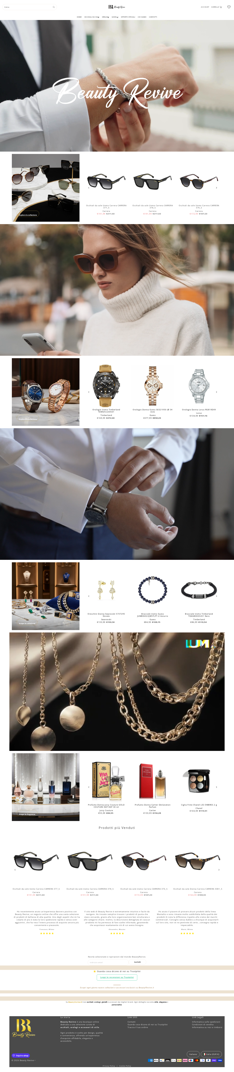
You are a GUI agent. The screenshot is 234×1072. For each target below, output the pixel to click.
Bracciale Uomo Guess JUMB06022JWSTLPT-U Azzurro (152, 615)
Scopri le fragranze (27, 814)
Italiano (193, 1054)
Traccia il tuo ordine (138, 1027)
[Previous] (89, 188)
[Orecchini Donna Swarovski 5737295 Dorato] (106, 590)
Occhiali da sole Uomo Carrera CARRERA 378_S (152, 206)
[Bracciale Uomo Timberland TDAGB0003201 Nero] (199, 590)
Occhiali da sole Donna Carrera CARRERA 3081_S (197, 889)
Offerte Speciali (128, 17)
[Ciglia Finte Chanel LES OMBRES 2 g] (199, 781)
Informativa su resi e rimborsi (207, 1027)
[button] (228, 7)
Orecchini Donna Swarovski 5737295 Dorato (106, 615)
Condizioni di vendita (203, 1024)
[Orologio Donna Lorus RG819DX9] (199, 386)
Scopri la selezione (27, 623)
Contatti (153, 17)
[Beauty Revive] (117, 6)
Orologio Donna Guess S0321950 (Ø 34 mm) (153, 410)
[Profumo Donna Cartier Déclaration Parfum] (152, 781)
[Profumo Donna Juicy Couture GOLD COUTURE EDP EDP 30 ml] (106, 781)
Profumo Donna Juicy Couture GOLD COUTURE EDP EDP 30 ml (106, 806)
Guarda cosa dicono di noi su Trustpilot (148, 1024)
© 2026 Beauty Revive (23, 1060)
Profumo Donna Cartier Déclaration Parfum (153, 806)
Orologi (105, 17)
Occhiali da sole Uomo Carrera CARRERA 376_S (199, 206)
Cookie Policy (125, 1066)
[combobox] (29, 7)
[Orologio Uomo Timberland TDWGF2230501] (106, 386)
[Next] (216, 188)
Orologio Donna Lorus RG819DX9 (199, 409)
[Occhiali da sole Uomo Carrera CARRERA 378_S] (152, 181)
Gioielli (115, 17)
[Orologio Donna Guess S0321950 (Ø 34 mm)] (152, 386)
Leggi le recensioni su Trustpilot (117, 977)
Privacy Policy (109, 1066)
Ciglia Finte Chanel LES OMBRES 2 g (199, 805)
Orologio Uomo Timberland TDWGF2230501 (106, 410)
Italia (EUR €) (212, 1054)
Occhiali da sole (91, 17)
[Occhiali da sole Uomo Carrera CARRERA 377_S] (106, 181)
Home (79, 17)
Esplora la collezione (28, 215)
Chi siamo (142, 17)
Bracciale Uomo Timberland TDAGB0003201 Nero (199, 615)
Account (205, 7)
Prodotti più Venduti (117, 827)
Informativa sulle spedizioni (206, 1022)
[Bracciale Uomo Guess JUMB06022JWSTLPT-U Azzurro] (152, 590)
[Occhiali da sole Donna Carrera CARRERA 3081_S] (198, 861)
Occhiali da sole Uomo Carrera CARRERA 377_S (106, 206)
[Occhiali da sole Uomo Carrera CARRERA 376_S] (199, 181)
